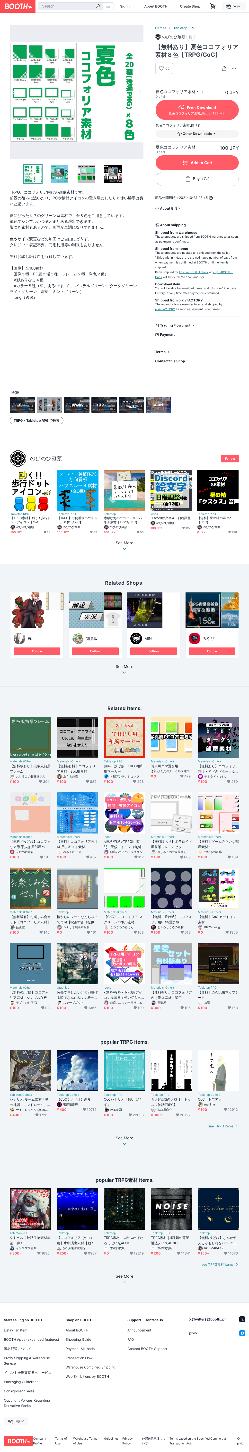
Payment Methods (80, 1349)
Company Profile (39, 1441)
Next (139, 92)
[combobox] (70, 6)
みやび (208, 638)
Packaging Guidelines (21, 1382)
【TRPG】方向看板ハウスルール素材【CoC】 (77, 520)
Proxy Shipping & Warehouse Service (27, 1360)
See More (124, 667)
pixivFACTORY (165, 309)
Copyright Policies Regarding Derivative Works (27, 1403)
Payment (167, 334)
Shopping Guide (78, 1339)
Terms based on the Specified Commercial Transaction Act (198, 1441)
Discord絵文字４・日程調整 (171, 518)
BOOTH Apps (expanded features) (31, 1339)
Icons (154, 514)
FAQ (130, 1339)
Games (160, 28)
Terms (160, 352)
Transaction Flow (79, 1358)
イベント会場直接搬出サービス (28, 1372)
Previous (14, 92)
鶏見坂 (92, 638)
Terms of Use (61, 1441)
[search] (98, 6)
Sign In (126, 6)
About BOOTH (155, 6)
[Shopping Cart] (213, 6)
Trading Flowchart (175, 325)
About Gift (168, 208)
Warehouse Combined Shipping (91, 1367)
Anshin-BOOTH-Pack (193, 272)
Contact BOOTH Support (147, 1349)
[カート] (190, 37)
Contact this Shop (170, 361)
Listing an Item (15, 1330)
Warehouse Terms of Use (85, 1441)
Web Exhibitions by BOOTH (87, 1376)
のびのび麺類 (46, 458)
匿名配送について (17, 1349)
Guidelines (111, 1438)
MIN (148, 638)
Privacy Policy (127, 1441)
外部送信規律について (153, 1441)
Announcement (139, 1330)
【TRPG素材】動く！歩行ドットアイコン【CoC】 (30, 520)
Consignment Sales (19, 1391)
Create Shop (190, 6)
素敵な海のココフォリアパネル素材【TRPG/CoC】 (123, 520)
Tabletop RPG (184, 28)
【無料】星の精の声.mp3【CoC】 (215, 520)
